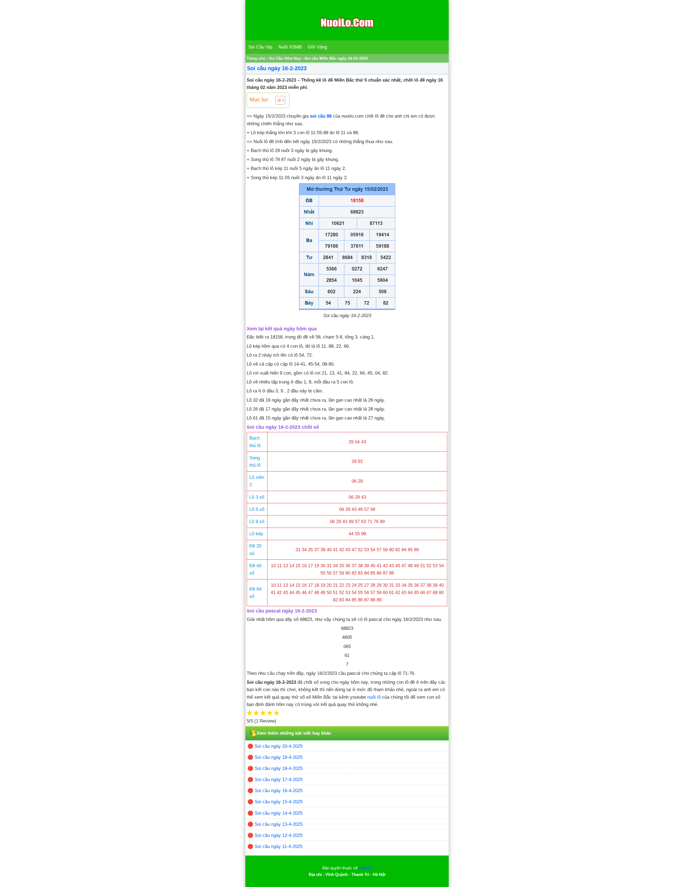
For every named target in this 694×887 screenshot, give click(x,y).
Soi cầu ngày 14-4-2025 (279, 813)
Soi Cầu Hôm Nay (285, 58)
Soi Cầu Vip (260, 47)
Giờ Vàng (317, 47)
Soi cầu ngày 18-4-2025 (279, 768)
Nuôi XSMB (290, 47)
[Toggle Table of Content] (277, 100)
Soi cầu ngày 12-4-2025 (279, 835)
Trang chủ (256, 58)
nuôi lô (374, 697)
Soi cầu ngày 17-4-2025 (279, 779)
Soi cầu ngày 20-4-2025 (279, 746)
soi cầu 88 (321, 116)
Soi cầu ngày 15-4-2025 (279, 801)
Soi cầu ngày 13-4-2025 (279, 824)
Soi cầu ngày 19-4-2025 (279, 757)
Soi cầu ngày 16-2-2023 (277, 68)
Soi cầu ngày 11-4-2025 (278, 846)
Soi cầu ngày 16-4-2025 (279, 790)
